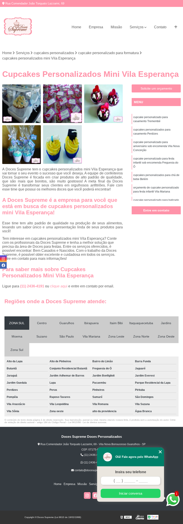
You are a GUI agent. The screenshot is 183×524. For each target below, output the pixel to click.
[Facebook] (95, 495)
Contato (160, 27)
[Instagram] (87, 495)
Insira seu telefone (130, 472)
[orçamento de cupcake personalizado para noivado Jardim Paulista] (103, 103)
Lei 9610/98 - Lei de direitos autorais (87, 422)
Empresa (96, 27)
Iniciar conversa (130, 493)
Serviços (136, 27)
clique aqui (58, 286)
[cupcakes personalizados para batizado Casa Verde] (21, 103)
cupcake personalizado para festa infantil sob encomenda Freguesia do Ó (155, 162)
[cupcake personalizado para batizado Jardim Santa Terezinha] (21, 144)
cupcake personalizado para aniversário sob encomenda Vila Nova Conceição (156, 146)
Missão (116, 27)
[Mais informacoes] (176, 27)
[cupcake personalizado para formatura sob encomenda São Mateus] (62, 144)
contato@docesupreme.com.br (93, 470)
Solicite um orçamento (156, 88)
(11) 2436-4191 (32, 286)
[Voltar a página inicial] (17, 27)
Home (76, 27)
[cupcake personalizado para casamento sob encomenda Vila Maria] (62, 103)
